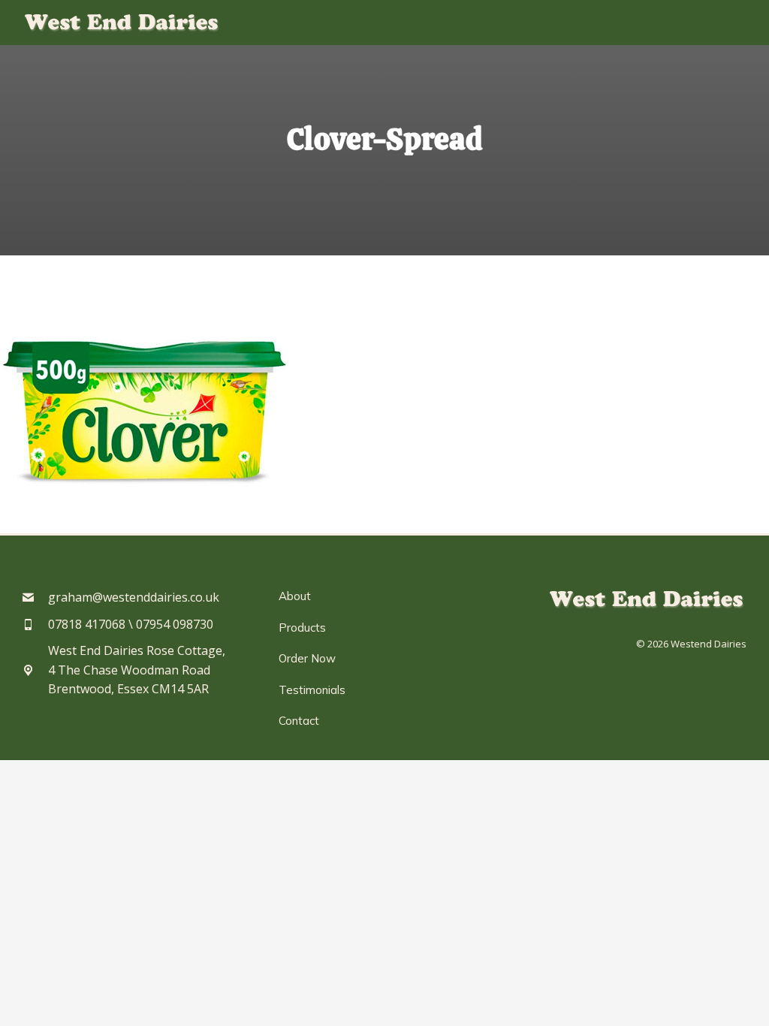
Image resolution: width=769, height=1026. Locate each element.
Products (302, 627)
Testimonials (312, 690)
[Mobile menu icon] (735, 23)
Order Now (307, 658)
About (295, 596)
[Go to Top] (746, 1003)
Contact (299, 721)
